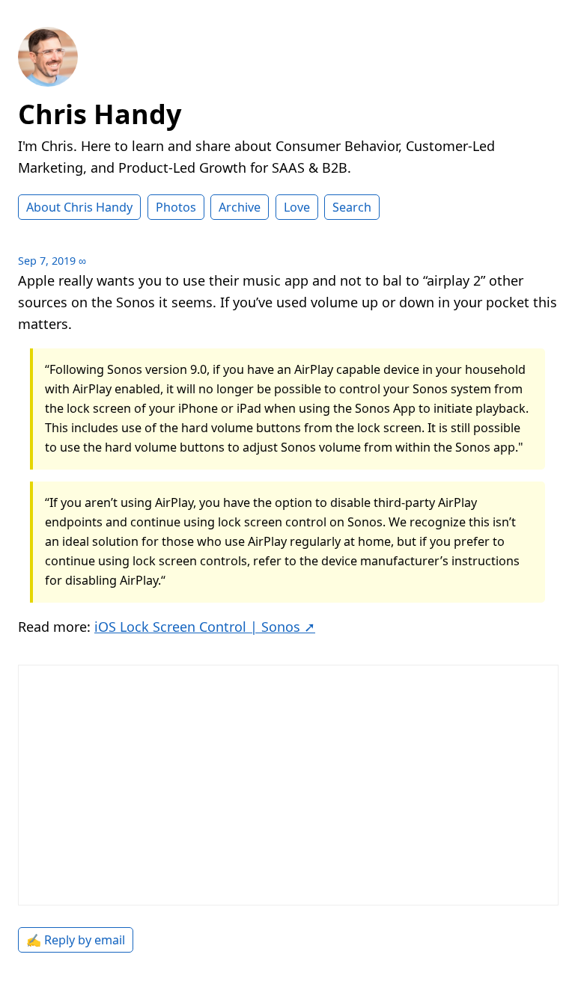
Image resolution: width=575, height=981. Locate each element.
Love (297, 207)
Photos (176, 207)
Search (351, 207)
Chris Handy (99, 114)
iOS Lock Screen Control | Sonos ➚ (204, 627)
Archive (240, 207)
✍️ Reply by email (75, 940)
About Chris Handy (79, 207)
